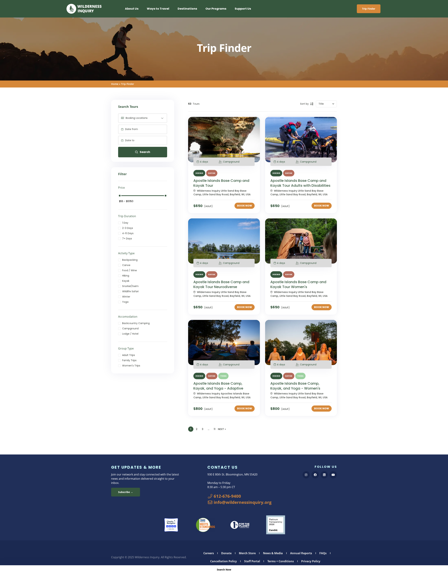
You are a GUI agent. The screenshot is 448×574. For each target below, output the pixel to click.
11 (214, 429)
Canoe (126, 265)
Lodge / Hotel (130, 333)
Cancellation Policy (223, 561)
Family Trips (129, 360)
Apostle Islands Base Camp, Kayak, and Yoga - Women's (295, 386)
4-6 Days (128, 233)
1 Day (125, 223)
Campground (130, 328)
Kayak (125, 281)
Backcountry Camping (136, 323)
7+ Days (127, 238)
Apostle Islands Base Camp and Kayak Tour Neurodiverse (221, 284)
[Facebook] (315, 474)
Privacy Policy (310, 561)
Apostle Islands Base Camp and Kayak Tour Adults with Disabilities (300, 183)
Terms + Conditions (280, 561)
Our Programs (215, 9)
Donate (226, 553)
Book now (244, 205)
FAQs (323, 553)
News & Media (273, 553)
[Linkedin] (324, 474)
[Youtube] (333, 474)
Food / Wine (129, 270)
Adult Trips (128, 355)
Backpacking (130, 260)
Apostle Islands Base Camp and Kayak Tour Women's (298, 284)
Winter (126, 296)
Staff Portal (252, 561)
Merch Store (247, 553)
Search (145, 152)
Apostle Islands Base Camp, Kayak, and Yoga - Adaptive (218, 386)
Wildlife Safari (130, 291)
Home (114, 84)
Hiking (125, 275)
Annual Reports (301, 553)
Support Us (243, 9)
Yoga (125, 302)
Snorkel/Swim (130, 286)
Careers (208, 553)
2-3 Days (127, 228)
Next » (222, 429)
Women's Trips (131, 365)
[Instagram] (306, 474)
